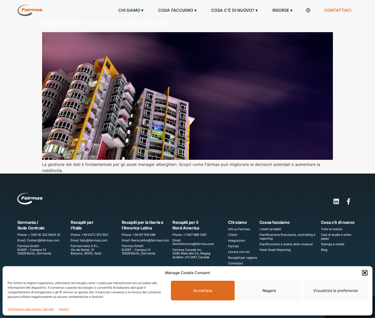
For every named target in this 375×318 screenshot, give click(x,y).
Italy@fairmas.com (93, 240)
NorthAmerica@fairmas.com (193, 244)
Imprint (64, 309)
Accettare (202, 290)
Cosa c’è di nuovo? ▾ (234, 10)
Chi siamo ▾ (130, 10)
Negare (269, 290)
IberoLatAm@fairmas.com (150, 240)
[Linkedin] (336, 201)
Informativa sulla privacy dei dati (31, 309)
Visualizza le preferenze (335, 290)
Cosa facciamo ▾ (177, 10)
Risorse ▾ (282, 10)
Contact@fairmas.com (43, 240)
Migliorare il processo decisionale (106, 23)
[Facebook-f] (348, 201)
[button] (364, 272)
